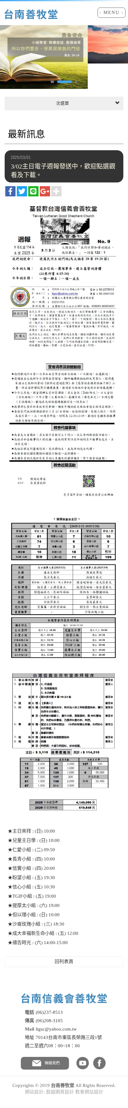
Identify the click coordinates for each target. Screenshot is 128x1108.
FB (99, 1063)
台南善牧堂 (30, 14)
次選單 (62, 103)
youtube (82, 1063)
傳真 (29, 1020)
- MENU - (111, 12)
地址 (29, 1037)
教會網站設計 (89, 1091)
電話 (29, 1012)
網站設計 (34, 1091)
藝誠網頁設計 (60, 1091)
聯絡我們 (52, 1063)
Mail (29, 1029)
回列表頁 (64, 961)
